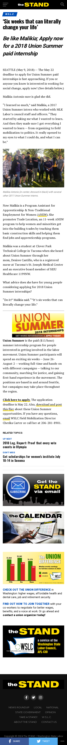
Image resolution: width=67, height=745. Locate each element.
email (6, 418)
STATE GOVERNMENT (28, 712)
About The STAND (25, 722)
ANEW (42, 215)
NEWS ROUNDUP (19, 707)
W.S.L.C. (46, 717)
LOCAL (38, 707)
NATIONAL (52, 707)
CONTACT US (49, 722)
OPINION (50, 712)
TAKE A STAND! (28, 717)
